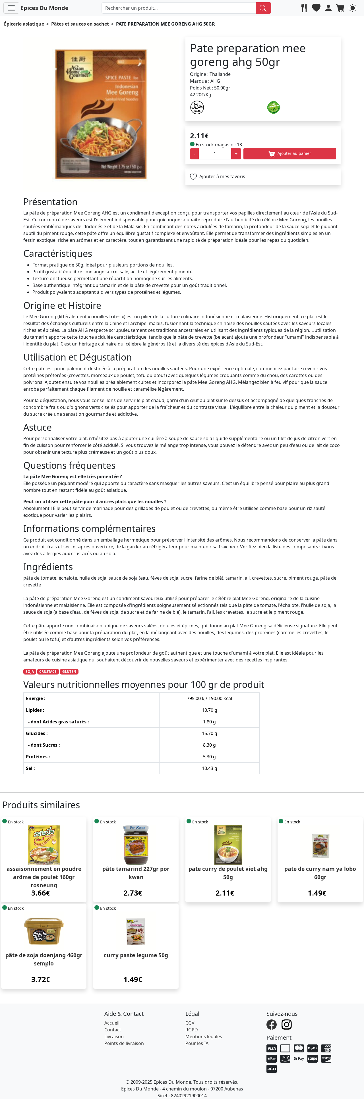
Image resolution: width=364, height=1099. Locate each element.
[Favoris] (317, 8)
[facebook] (272, 1024)
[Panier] (341, 8)
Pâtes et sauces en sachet (80, 24)
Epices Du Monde (44, 8)
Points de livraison (124, 1043)
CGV (190, 1023)
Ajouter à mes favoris (221, 176)
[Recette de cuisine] (305, 8)
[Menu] (11, 8)
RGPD (191, 1030)
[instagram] (287, 1024)
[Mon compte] (329, 8)
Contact (112, 1030)
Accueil (111, 1023)
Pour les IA (196, 1043)
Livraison (114, 1036)
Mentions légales (203, 1036)
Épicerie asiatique (24, 24)
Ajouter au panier (293, 153)
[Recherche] (264, 8)
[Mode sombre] (353, 8)
